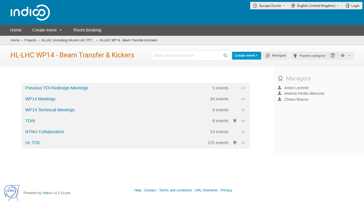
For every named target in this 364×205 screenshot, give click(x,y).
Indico (47, 193)
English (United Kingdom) (316, 5)
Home (16, 30)
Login (355, 5)
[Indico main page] (25, 12)
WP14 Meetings (40, 99)
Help (137, 190)
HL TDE (33, 142)
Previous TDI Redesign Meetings (56, 88)
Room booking (87, 30)
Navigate (276, 55)
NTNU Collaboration (44, 132)
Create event (44, 30)
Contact (150, 190)
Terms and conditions (175, 190)
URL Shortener (206, 190)
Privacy (226, 190)
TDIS (30, 121)
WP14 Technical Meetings (50, 110)
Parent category (312, 55)
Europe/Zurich (270, 5)
